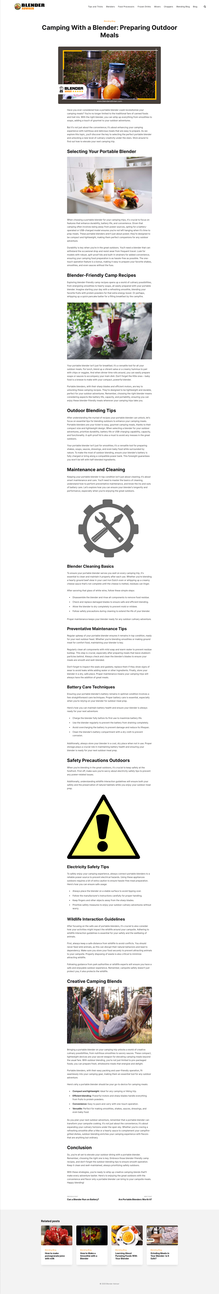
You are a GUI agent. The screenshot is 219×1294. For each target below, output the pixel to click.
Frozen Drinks (144, 6)
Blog (195, 6)
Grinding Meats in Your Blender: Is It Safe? (160, 1256)
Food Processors (126, 6)
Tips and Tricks (95, 6)
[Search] (205, 6)
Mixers (157, 6)
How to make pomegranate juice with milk (55, 1256)
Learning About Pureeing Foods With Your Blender (126, 1256)
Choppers (168, 6)
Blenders (110, 6)
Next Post (135, 1198)
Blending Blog (183, 6)
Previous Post (83, 1198)
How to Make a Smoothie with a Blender (88, 1256)
